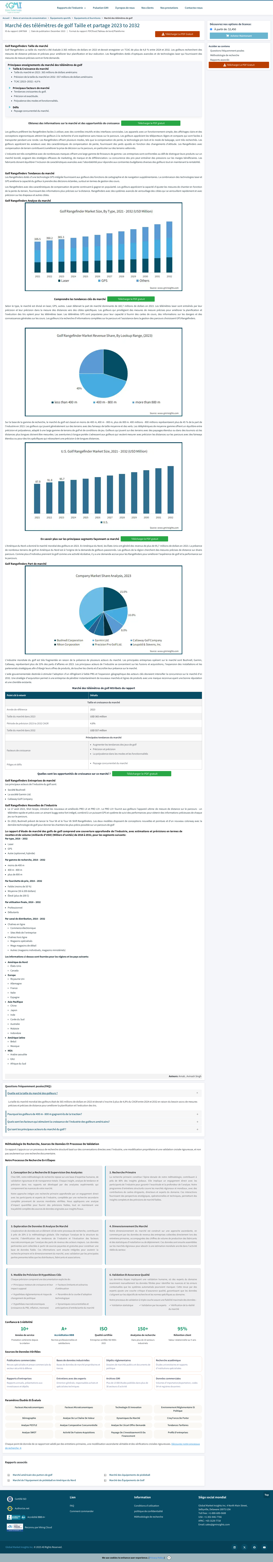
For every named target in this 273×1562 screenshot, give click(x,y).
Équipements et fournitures (87, 18)
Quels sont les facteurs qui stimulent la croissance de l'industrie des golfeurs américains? (58, 1121)
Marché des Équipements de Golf (126, 1480)
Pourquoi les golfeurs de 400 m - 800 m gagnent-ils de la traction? (44, 1114)
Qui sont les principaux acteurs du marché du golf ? (36, 1129)
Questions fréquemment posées (227, 50)
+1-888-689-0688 (217, 1513)
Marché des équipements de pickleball (129, 1475)
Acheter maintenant (241, 35)
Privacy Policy (156, 1557)
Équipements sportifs (60, 18)
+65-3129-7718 (213, 1520)
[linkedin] (234, 1547)
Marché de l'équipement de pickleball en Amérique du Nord (44, 1480)
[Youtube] (264, 1547)
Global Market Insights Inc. (19, 1547)
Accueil (6, 18)
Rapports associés (219, 59)
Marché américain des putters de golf (32, 1475)
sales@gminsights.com (217, 1524)
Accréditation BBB (64, 1335)
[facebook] (254, 1547)
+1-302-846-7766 (213, 1517)
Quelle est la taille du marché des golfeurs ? (32, 1093)
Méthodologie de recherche (224, 55)
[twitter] (244, 1547)
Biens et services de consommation (30, 18)
